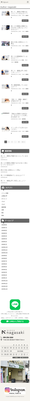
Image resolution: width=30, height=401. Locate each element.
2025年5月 (4, 266)
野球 (3, 215)
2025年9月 (4, 255)
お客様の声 (4, 196)
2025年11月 (4, 250)
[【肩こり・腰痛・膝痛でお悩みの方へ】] (6, 101)
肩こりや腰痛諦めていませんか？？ (19, 57)
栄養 (3, 209)
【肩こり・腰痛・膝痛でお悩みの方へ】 (19, 100)
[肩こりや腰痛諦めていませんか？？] (6, 58)
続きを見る (25, 20)
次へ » (23, 141)
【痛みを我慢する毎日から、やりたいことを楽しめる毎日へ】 (19, 115)
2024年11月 (4, 283)
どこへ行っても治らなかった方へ (19, 128)
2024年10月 (5, 286)
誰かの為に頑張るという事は (19, 42)
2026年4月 (4, 236)
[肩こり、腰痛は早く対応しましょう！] (6, 72)
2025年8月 (4, 258)
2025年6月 (4, 264)
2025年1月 (4, 278)
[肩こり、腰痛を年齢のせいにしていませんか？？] (6, 13)
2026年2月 (4, 241)
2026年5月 (4, 233)
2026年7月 (4, 227)
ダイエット (4, 198)
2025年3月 (4, 272)
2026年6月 (4, 230)
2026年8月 (4, 224)
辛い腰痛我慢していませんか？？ (19, 85)
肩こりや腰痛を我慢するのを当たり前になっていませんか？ (19, 27)
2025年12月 (5, 247)
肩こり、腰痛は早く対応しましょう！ (19, 71)
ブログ (19, 15)
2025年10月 (5, 252)
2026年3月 (4, 238)
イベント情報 (21, 60)
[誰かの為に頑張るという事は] (6, 43)
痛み (3, 212)
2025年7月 (4, 261)
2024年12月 (5, 280)
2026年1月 (4, 244)
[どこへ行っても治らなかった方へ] (6, 129)
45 (18, 141)
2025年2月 (4, 275)
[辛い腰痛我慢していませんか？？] (6, 86)
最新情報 (16, 62)
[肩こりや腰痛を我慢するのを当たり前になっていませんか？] (6, 27)
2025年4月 (4, 269)
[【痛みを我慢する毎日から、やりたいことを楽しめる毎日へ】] (6, 113)
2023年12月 (5, 289)
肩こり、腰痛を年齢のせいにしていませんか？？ (19, 12)
